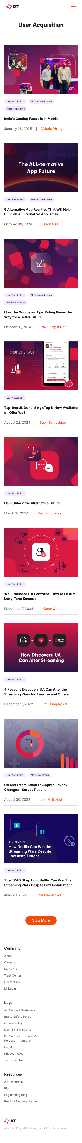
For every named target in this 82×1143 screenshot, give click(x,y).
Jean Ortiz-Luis (51, 799)
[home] (11, 6)
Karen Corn (52, 609)
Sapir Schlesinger (53, 422)
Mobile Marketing (16, 108)
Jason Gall (50, 224)
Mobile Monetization (41, 101)
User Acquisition (15, 101)
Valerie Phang (52, 129)
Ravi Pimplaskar (53, 327)
